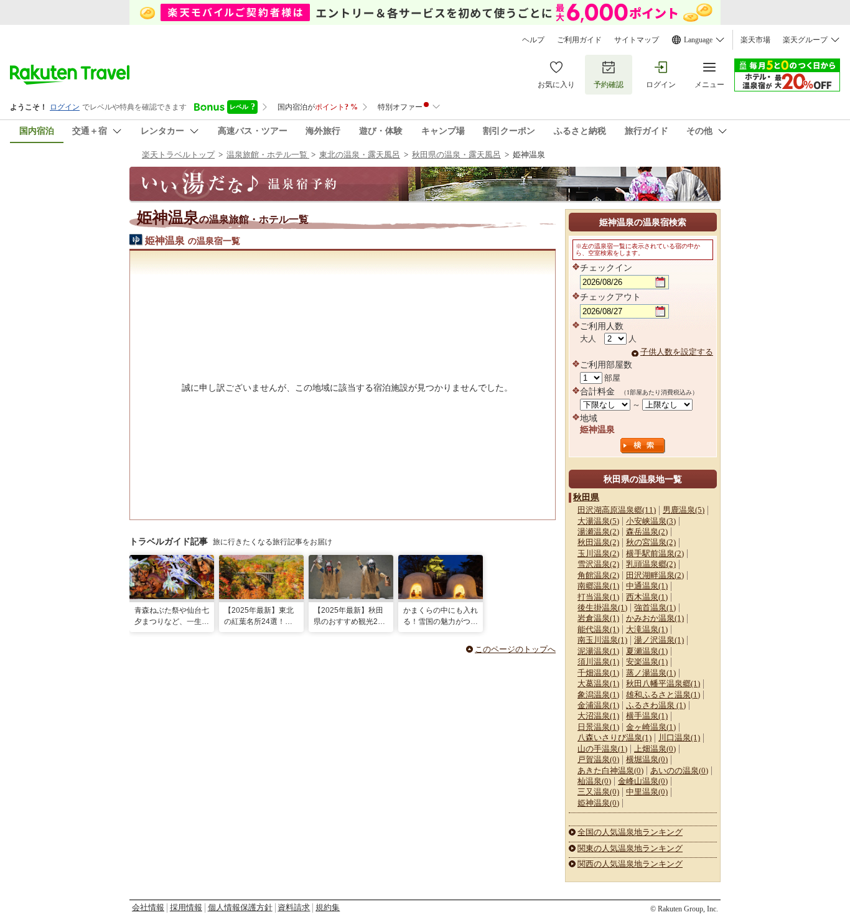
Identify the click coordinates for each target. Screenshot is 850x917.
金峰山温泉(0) (643, 781)
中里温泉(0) (647, 791)
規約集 (327, 907)
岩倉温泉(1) (598, 618)
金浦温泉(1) (598, 705)
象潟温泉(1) (598, 694)
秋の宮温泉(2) (651, 542)
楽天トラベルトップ (178, 154)
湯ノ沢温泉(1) (659, 640)
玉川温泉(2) (598, 553)
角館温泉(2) (598, 575)
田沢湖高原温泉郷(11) (616, 509)
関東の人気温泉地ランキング (630, 848)
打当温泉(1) (598, 597)
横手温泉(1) (647, 715)
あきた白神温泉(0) (610, 770)
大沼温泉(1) (598, 715)
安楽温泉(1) (647, 661)
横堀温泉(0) (647, 759)
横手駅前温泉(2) (655, 553)
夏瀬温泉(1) (647, 651)
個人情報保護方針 (240, 907)
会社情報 (148, 907)
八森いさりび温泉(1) (614, 737)
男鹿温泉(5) (683, 509)
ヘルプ (533, 39)
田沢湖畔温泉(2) (655, 575)
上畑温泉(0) (655, 748)
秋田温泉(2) (598, 542)
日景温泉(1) (598, 727)
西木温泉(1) (647, 597)
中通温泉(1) (647, 585)
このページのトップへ (515, 649)
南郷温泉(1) (598, 585)
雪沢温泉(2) (598, 564)
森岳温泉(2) (647, 531)
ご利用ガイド (579, 39)
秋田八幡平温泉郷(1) (663, 683)
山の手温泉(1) (602, 748)
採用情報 (186, 907)
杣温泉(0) (594, 781)
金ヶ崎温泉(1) (651, 727)
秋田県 (586, 497)
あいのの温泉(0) (679, 770)
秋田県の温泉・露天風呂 (456, 154)
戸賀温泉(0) (598, 759)
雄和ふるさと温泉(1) (663, 694)
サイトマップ (636, 39)
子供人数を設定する (676, 351)
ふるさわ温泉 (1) (656, 705)
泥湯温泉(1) (598, 651)
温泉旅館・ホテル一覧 (268, 154)
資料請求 (294, 907)
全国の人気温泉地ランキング (630, 832)
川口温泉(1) (679, 737)
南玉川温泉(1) (602, 640)
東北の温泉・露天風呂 (359, 154)
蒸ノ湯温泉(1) (651, 672)
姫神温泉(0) (598, 803)
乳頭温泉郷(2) (651, 564)
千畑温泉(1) (598, 672)
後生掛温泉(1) (602, 607)
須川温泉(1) (598, 661)
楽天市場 (755, 39)
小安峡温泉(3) (651, 521)
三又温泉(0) (598, 791)
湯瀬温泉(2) (598, 531)
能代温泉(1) (598, 629)
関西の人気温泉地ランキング (630, 863)
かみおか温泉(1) (655, 618)
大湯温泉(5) (598, 521)
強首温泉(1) (655, 607)
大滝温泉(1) (647, 629)
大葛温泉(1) (598, 683)
